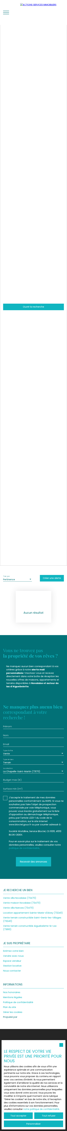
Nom (6, 735)
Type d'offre (8, 751)
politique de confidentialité (24, 848)
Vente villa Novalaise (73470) (19, 898)
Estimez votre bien (13, 950)
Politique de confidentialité (18, 1002)
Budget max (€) (12, 779)
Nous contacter (12, 970)
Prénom (7, 726)
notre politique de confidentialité (41, 1109)
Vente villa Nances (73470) (18, 907)
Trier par (6, 576)
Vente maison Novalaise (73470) (22, 902)
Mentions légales (12, 997)
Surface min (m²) (13, 788)
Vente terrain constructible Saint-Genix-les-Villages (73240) (32, 919)
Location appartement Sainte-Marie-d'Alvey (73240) (33, 912)
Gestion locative (12, 965)
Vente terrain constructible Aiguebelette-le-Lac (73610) (30, 927)
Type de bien (8, 759)
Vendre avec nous (13, 955)
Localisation (8, 768)
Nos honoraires (11, 992)
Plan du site (9, 1007)
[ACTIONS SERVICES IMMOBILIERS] (42, 12)
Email (6, 744)
